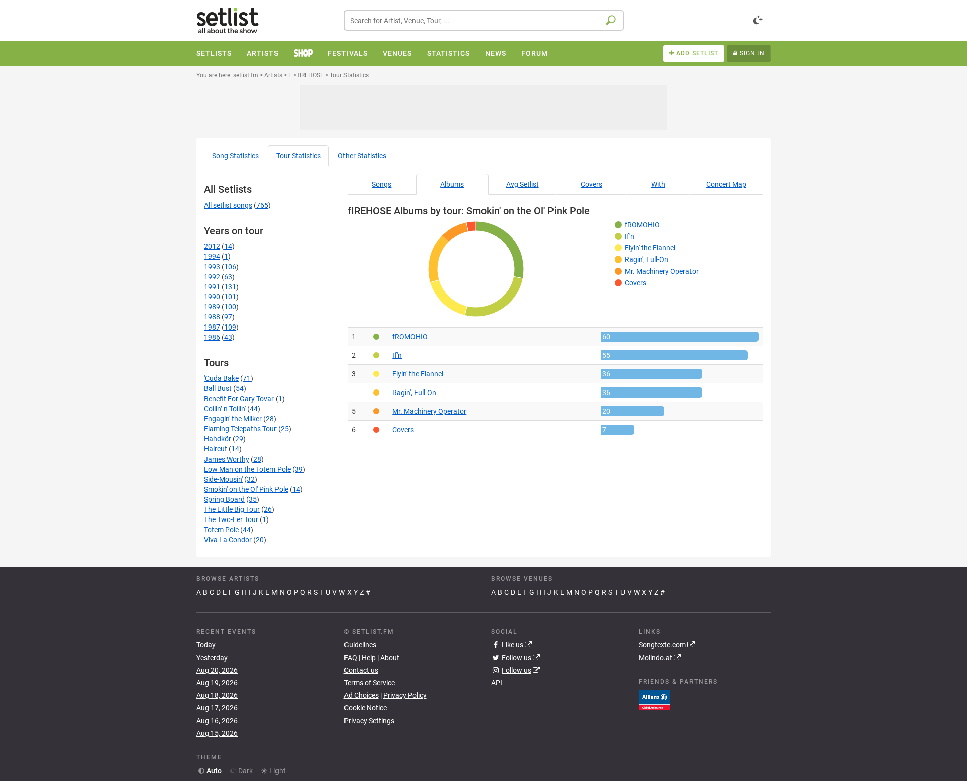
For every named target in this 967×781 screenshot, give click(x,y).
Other (362, 156)
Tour (298, 156)
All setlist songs (228, 205)
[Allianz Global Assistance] (654, 699)
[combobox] (484, 20)
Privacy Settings (369, 721)
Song (235, 156)
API (496, 683)
